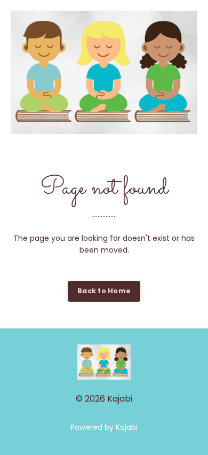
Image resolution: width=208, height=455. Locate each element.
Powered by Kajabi (104, 427)
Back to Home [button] (104, 290)
